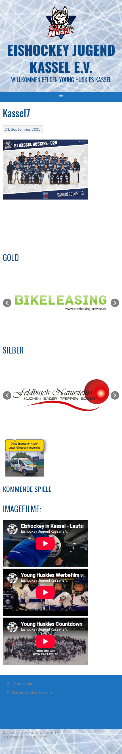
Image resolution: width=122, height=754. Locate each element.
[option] (61, 303)
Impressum (22, 683)
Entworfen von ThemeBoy (25, 737)
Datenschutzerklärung (32, 692)
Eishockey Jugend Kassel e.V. (61, 58)
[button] (7, 303)
